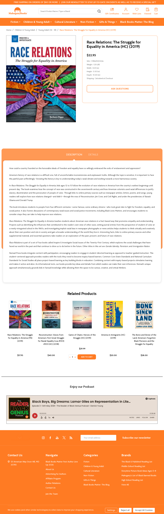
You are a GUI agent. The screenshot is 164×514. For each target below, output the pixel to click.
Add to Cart (87, 357)
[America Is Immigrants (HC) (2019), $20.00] (113, 314)
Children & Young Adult (36, 21)
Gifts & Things (107, 21)
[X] (64, 437)
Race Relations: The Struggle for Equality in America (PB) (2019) (20, 338)
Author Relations (53, 483)
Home (9, 30)
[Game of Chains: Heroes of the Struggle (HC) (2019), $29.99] (82, 314)
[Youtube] (57, 437)
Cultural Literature (65, 21)
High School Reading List (132, 480)
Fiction (14, 21)
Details (93, 154)
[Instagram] (43, 437)
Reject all (125, 510)
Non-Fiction (87, 21)
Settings (111, 510)
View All (125, 484)
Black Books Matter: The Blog (137, 21)
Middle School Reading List (133, 466)
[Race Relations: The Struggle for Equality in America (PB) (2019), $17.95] (20, 314)
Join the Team (52, 494)
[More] (19, 21)
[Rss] (71, 437)
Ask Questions (120, 88)
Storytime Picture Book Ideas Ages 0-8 (138, 471)
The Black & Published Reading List (136, 461)
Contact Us (50, 488)
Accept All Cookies (144, 510)
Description (74, 154)
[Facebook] (50, 437)
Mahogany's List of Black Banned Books (138, 475)
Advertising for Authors (56, 474)
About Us (50, 469)
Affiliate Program (53, 478)
